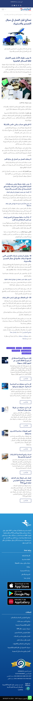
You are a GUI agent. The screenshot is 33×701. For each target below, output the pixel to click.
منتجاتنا (26, 336)
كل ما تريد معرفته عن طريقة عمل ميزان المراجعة (21, 409)
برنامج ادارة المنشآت (16, 350)
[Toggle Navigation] (3, 9)
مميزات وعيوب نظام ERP (23, 629)
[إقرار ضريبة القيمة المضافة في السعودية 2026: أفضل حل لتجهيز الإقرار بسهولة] (5, 360)
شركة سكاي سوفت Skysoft (22, 563)
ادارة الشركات (18, 348)
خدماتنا (21, 336)
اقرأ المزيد (25, 379)
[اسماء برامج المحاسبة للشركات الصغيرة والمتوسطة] (5, 456)
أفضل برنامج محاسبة (27, 348)
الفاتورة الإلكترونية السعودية (23, 625)
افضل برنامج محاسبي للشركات (22, 636)
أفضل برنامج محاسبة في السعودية (21, 651)
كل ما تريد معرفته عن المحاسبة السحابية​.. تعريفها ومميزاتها (20, 385)
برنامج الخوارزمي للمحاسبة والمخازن (20, 617)
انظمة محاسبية (26, 559)
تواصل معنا (13, 332)
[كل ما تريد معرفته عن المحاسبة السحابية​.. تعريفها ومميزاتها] (5, 386)
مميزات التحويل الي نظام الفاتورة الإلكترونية (19, 647)
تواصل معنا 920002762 (16, 2)
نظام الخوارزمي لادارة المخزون (22, 632)
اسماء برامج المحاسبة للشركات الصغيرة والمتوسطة (20, 456)
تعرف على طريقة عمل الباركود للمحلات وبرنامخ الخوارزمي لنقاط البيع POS (21, 480)
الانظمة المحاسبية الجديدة (26, 350)
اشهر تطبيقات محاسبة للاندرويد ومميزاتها (20, 432)
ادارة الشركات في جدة (10, 348)
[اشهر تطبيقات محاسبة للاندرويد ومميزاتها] (5, 433)
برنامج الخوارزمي (26, 332)
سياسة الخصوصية (25, 570)
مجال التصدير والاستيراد (26, 353)
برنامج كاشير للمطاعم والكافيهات (21, 644)
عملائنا (28, 567)
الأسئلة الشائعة (26, 556)
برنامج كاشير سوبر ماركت (23, 621)
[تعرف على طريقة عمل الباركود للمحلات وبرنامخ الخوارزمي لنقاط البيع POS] (5, 480)
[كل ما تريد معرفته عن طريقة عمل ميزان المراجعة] (5, 409)
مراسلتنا (25, 338)
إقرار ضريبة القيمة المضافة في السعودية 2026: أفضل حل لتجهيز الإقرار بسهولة (21, 361)
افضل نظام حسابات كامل (23, 640)
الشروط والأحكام (26, 574)
